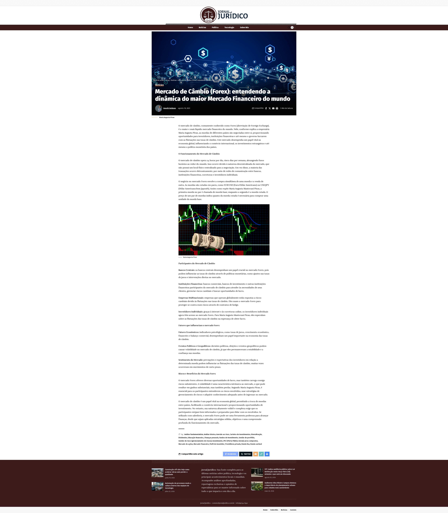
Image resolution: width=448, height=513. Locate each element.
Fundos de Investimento (228, 438)
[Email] (273, 108)
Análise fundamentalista (193, 434)
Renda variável (256, 444)
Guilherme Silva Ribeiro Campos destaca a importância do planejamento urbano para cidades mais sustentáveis (280, 485)
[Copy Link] (261, 454)
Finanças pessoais (212, 438)
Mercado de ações (185, 444)
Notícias (159, 85)
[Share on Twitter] (269, 108)
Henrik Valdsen (169, 108)
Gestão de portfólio (246, 438)
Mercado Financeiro (201, 444)
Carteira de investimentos (240, 434)
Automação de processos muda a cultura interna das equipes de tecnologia (178, 485)
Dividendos (182, 438)
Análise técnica (209, 434)
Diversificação (256, 434)
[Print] (276, 108)
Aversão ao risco (222, 434)
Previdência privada (233, 444)
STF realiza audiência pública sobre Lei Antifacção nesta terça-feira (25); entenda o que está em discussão (280, 471)
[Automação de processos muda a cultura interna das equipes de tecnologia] (157, 486)
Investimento (217, 441)
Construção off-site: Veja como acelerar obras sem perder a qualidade (177, 472)
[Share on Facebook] (266, 108)
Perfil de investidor (217, 444)
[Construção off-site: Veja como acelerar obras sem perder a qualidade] (157, 472)
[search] (289, 27)
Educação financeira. (196, 438)
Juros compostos (251, 441)
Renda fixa (246, 444)
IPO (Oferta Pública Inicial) (233, 441)
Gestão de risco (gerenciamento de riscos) (195, 441)
